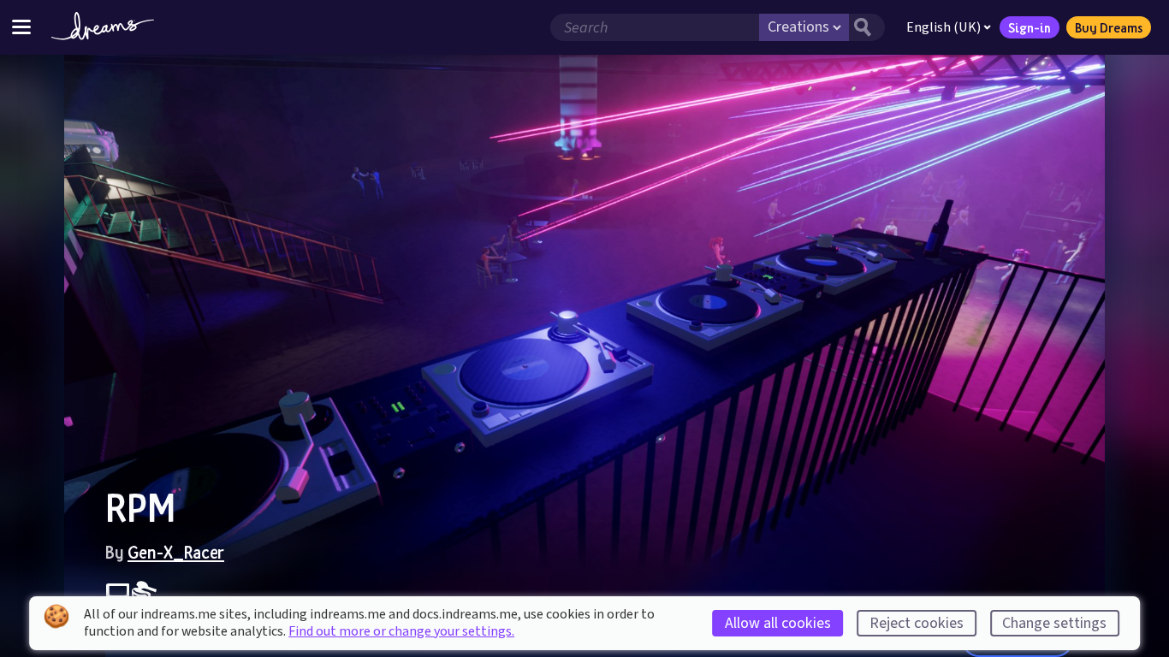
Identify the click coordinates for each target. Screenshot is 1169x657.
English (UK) (943, 27)
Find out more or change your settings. (401, 631)
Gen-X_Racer (176, 552)
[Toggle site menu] (21, 26)
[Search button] (867, 27)
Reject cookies (916, 623)
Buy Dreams (1108, 27)
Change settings (1054, 623)
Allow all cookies (778, 623)
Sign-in (1029, 27)
